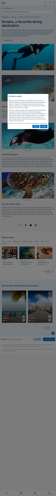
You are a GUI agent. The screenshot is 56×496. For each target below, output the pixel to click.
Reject (36, 126)
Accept (44, 126)
